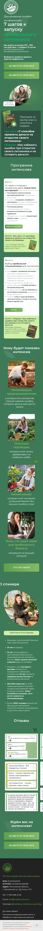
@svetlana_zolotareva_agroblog (27, 904)
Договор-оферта (10, 911)
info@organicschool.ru (19, 899)
